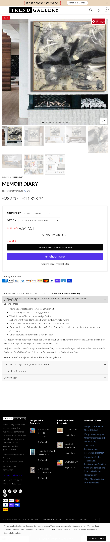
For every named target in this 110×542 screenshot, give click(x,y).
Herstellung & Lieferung (15, 371)
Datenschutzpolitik (52, 520)
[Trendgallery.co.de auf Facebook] (4, 491)
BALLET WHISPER (70, 445)
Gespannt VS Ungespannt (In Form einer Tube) (26, 364)
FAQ (95, 520)
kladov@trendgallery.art (13, 475)
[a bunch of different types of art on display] (55, 164)
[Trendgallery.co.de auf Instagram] (20, 491)
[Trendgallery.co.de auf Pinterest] (15, 491)
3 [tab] (50, 122)
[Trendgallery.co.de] (35, 10)
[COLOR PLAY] (60, 462)
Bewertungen (10, 377)
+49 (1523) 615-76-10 (12, 480)
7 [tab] (63, 122)
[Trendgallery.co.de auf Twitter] (9, 491)
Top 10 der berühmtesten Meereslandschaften (94, 449)
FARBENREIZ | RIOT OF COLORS (45, 433)
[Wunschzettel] (98, 10)
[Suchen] (91, 10)
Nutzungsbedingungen (77, 520)
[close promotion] (107, 3)
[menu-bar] (5, 10)
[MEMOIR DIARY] (55, 72)
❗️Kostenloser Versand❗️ (42, 3)
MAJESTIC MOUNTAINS (44, 471)
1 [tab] (43, 122)
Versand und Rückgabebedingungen (20, 520)
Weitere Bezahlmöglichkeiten (55, 263)
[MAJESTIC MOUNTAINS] (32, 470)
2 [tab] (46, 122)
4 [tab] (53, 122)
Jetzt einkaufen (77, 3)
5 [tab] (56, 122)
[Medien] (103, 121)
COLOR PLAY (71, 461)
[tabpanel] (55, 72)
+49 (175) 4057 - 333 (12, 483)
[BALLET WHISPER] (60, 445)
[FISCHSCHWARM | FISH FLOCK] (32, 452)
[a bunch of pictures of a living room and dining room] (34, 164)
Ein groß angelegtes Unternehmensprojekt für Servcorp (94, 438)
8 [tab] (67, 122)
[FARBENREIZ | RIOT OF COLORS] (32, 430)
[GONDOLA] (60, 430)
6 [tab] (60, 122)
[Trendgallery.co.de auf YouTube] (5, 495)
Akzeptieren (96, 538)
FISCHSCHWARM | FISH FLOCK (45, 452)
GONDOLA (71, 429)
